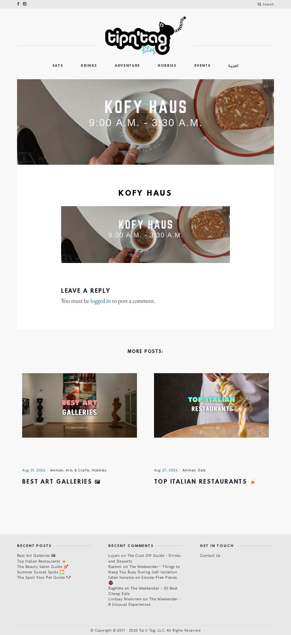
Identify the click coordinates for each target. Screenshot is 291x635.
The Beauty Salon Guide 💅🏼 (42, 566)
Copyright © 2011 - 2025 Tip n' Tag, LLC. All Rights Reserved (148, 630)
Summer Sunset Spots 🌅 (41, 572)
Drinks (89, 66)
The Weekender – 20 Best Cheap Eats (142, 590)
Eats (58, 66)
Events (202, 66)
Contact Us (210, 555)
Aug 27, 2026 (166, 470)
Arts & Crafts (77, 470)
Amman (56, 470)
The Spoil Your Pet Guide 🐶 (44, 577)
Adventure (127, 66)
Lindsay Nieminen (125, 598)
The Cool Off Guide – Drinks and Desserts (144, 558)
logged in (100, 301)
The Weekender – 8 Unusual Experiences (144, 601)
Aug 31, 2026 (33, 470)
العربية (233, 65)
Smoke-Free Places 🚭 (142, 580)
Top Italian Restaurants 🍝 (205, 482)
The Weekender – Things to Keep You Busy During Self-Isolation (144, 569)
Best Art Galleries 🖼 (61, 482)
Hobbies (167, 66)
